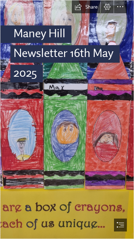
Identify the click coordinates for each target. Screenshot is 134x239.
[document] (67, 119)
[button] (86, 6)
